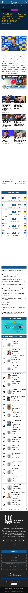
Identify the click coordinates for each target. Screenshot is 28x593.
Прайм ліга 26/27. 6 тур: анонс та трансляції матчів (12, 271)
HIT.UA (12, 583)
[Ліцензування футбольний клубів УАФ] (14, 569)
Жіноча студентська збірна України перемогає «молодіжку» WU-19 (20, 182)
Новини (11, 588)
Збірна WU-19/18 (14, 9)
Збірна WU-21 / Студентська (7, 11)
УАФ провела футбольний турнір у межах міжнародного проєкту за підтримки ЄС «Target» (13, 280)
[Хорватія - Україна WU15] (14, 197)
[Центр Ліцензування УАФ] (14, 564)
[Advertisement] (14, 160)
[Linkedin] (22, 26)
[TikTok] (15, 540)
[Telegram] (8, 26)
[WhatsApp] (19, 26)
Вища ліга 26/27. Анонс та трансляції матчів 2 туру (12, 285)
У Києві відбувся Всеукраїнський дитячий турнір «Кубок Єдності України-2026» (13, 275)
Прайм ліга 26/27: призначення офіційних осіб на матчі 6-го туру (13, 303)
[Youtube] (23, 540)
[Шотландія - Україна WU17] (14, 226)
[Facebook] (5, 26)
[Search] (26, 2)
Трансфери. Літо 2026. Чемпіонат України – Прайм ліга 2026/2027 (13, 299)
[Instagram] (7, 540)
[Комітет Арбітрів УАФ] (14, 566)
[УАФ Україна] (14, 555)
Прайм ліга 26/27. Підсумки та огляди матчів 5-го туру (13, 308)
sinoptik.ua (19, 581)
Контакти (22, 588)
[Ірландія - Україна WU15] (14, 205)
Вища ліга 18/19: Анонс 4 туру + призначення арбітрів (7, 181)
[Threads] (14, 544)
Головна (6, 588)
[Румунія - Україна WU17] (14, 233)
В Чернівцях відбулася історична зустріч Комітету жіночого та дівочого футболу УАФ (14, 289)
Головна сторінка (5, 5)
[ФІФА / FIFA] (14, 561)
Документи (16, 588)
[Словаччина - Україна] (14, 219)
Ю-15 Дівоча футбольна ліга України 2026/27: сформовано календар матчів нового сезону (12, 313)
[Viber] (15, 26)
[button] (2, 2)
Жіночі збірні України (15, 5)
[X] (12, 26)
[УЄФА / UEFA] (14, 558)
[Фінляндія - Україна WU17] (14, 212)
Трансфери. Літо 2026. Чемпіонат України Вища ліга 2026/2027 (13, 294)
